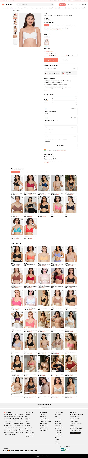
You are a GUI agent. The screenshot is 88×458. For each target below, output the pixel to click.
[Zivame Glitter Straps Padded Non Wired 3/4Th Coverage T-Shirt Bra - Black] (17, 183)
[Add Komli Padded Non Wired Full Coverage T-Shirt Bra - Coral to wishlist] (35, 313)
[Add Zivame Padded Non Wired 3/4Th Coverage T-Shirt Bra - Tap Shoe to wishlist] (76, 291)
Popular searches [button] (43, 451)
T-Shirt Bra (19, 10)
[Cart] (76, 4)
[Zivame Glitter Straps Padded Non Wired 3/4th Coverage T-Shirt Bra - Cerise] (30, 183)
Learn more (46, 29)
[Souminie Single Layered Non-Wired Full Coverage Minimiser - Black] (71, 276)
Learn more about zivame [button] (43, 448)
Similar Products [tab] (15, 172)
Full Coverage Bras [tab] (42, 172)
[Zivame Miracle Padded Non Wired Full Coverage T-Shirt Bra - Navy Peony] (44, 183)
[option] (15, 16)
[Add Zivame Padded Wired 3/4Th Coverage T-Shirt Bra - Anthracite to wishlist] (49, 291)
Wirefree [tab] (52, 25)
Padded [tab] (46, 25)
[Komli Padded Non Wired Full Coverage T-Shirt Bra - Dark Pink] (17, 298)
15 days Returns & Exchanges (68, 73)
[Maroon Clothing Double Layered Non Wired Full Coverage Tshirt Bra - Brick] (17, 276)
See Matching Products (56, 29)
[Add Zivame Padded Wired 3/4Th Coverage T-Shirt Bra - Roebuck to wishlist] (35, 400)
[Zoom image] (30, 30)
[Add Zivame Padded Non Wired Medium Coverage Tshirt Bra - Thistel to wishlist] (22, 335)
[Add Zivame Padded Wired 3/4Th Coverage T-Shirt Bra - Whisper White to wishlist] (76, 313)
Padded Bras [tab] (24, 172)
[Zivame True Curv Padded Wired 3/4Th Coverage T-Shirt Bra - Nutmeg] (17, 204)
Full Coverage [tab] (60, 25)
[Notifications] (69, 4)
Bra (15, 10)
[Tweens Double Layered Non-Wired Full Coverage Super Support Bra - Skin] (71, 254)
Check (74, 68)
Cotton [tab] (73, 25)
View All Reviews (60, 145)
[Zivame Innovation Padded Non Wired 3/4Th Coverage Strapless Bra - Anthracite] (30, 204)
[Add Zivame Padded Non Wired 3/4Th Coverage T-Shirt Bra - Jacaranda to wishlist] (62, 247)
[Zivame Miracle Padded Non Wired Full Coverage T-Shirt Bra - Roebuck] (57, 183)
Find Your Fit (70, 55)
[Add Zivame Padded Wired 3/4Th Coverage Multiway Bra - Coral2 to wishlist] (76, 335)
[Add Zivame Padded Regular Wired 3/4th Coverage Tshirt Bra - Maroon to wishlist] (62, 269)
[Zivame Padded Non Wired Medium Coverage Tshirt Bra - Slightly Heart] (57, 385)
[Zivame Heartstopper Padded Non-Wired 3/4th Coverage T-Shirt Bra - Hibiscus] (30, 226)
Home (12, 10)
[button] (52, 4)
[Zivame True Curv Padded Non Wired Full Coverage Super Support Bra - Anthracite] (44, 204)
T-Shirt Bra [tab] (67, 25)
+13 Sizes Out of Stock (48, 51)
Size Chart (53, 55)
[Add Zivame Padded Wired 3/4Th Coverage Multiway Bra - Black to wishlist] (62, 357)
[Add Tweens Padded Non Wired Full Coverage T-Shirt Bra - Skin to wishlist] (49, 247)
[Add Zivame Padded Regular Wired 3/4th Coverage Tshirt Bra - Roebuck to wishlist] (49, 378)
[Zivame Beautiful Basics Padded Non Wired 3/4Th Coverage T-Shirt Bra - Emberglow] (30, 254)
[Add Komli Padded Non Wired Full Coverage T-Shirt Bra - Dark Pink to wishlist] (22, 291)
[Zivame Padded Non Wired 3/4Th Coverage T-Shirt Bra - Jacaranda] (57, 254)
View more (46, 90)
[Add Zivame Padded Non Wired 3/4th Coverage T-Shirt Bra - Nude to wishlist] (76, 378)
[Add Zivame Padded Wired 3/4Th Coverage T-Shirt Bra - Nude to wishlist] (49, 422)
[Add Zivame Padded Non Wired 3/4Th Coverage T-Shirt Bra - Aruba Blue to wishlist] (22, 422)
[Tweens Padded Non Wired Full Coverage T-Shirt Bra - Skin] (44, 254)
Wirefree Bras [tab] (32, 172)
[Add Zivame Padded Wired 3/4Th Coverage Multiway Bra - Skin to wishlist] (49, 313)
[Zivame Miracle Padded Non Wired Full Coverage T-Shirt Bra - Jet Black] (71, 183)
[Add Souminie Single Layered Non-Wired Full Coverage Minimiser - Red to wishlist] (35, 269)
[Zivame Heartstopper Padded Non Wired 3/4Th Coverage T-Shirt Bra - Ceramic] (17, 226)
